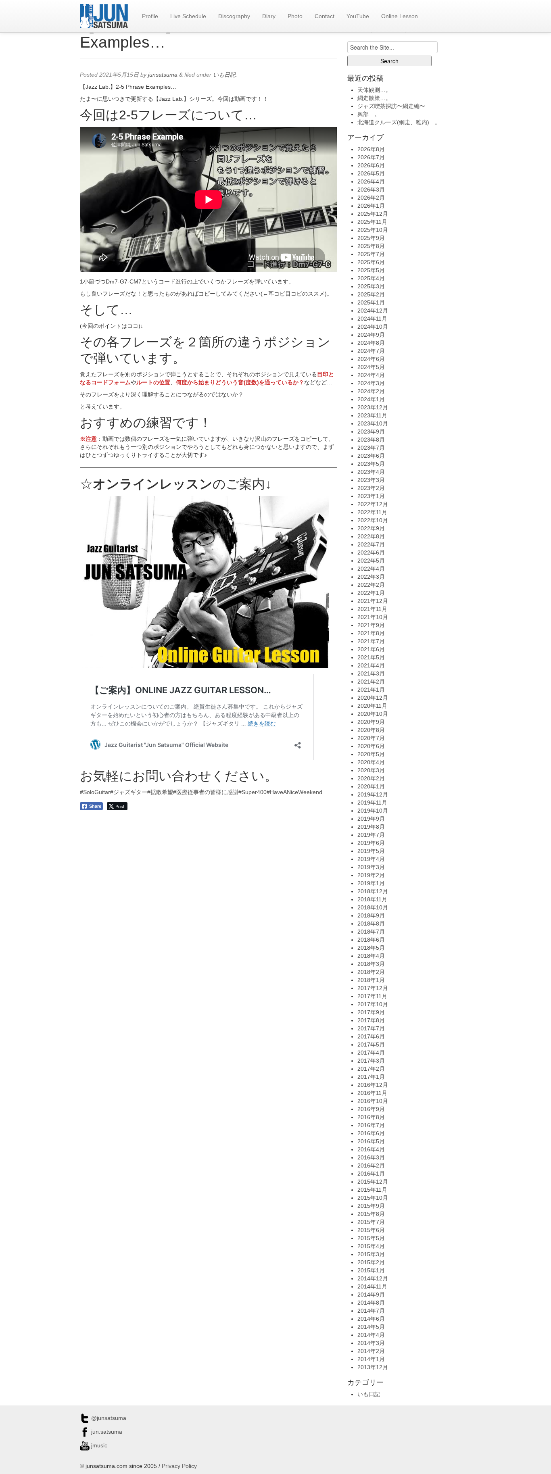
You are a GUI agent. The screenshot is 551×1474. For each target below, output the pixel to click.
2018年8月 (371, 923)
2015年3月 (371, 1254)
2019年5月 (371, 851)
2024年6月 (371, 359)
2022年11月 (372, 512)
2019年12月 (372, 794)
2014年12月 (372, 1278)
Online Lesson (399, 16)
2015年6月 (371, 1230)
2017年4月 (371, 1052)
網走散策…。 (374, 98)
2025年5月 (371, 270)
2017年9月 (371, 1012)
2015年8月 (371, 1214)
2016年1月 (371, 1173)
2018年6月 (371, 939)
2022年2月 (371, 585)
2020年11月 (372, 706)
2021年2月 (371, 681)
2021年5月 (371, 657)
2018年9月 (371, 915)
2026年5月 (371, 173)
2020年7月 (371, 738)
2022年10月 (372, 520)
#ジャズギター (128, 792)
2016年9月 (371, 1109)
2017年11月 (372, 996)
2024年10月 (372, 326)
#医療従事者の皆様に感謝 (205, 792)
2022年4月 (371, 568)
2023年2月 (371, 488)
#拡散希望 (160, 792)
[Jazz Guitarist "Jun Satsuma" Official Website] (104, 16)
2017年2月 (371, 1068)
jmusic (98, 1445)
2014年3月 (371, 1343)
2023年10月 (372, 423)
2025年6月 (371, 262)
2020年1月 (371, 786)
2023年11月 (372, 415)
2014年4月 (371, 1335)
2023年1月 (371, 496)
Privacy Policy (179, 1466)
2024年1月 (371, 399)
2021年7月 (371, 641)
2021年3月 (371, 673)
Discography (234, 16)
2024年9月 (371, 334)
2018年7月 (371, 931)
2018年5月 (371, 947)
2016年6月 (371, 1133)
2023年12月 (372, 407)
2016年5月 (371, 1141)
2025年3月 (371, 286)
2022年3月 (371, 576)
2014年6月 (371, 1319)
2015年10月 (372, 1198)
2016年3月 (371, 1157)
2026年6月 (371, 165)
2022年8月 (371, 536)
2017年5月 (371, 1044)
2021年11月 (372, 609)
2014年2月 (371, 1351)
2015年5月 (371, 1238)
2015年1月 (371, 1270)
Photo (295, 16)
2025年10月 (372, 230)
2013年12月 (372, 1367)
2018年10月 (372, 907)
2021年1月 (371, 689)
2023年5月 (371, 464)
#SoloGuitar (95, 792)
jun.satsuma (106, 1431)
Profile (150, 16)
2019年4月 (371, 859)
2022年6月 (371, 552)
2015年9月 (371, 1206)
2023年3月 (371, 480)
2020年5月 (371, 754)
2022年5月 (371, 560)
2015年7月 (371, 1222)
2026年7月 (371, 157)
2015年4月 (371, 1246)
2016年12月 (372, 1085)
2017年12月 (372, 988)
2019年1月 (371, 883)
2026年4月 (371, 181)
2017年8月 (371, 1020)
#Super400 (252, 792)
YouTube (357, 16)
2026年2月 (371, 197)
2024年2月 (371, 391)
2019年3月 (371, 867)
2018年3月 (371, 964)
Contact (324, 16)
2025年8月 (371, 246)
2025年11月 (372, 222)
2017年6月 (371, 1036)
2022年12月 (372, 504)
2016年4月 (371, 1149)
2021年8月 (371, 633)
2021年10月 (372, 617)
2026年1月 (371, 205)
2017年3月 (371, 1060)
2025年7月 (371, 254)
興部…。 (368, 114)
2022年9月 (371, 528)
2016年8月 (371, 1117)
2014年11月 (372, 1286)
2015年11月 (372, 1189)
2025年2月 (371, 294)
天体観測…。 (374, 90)
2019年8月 (371, 827)
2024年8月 (371, 343)
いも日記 (224, 74)
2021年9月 (371, 625)
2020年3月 (371, 770)
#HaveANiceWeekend (294, 792)
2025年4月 (371, 278)
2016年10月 (372, 1101)
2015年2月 (371, 1262)
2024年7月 (371, 351)
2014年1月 (371, 1359)
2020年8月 (371, 730)
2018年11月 (372, 899)
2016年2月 (371, 1165)
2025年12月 (372, 214)
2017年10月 (372, 1004)
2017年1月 (371, 1077)
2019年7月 (371, 835)
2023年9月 (371, 431)
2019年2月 (371, 875)
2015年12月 (372, 1181)
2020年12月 (372, 697)
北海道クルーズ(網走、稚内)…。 (398, 122)
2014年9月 (371, 1294)
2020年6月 (371, 746)
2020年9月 (371, 722)
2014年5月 (371, 1327)
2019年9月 (371, 818)
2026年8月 (371, 149)
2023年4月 (371, 472)
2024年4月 (371, 375)
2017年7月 (371, 1028)
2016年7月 (371, 1125)
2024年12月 (372, 310)
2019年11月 (372, 802)
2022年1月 (371, 593)
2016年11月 (372, 1093)
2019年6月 (371, 843)
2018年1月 (371, 980)
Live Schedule (188, 16)
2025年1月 (371, 302)
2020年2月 (371, 778)
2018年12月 (372, 891)
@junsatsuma (108, 1418)
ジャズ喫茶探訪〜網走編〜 (391, 106)
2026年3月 (371, 189)
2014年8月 (371, 1302)
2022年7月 (371, 544)
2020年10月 (372, 714)
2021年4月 (371, 665)
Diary (269, 16)
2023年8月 (371, 439)
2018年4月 (371, 956)
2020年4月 (371, 762)
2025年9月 (371, 238)
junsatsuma (162, 74)
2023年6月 (371, 455)
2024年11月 (372, 318)
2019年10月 (372, 810)
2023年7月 (371, 447)
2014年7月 (371, 1310)
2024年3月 (371, 383)
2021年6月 (371, 649)
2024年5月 (371, 367)
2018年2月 (371, 972)
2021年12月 (372, 601)
